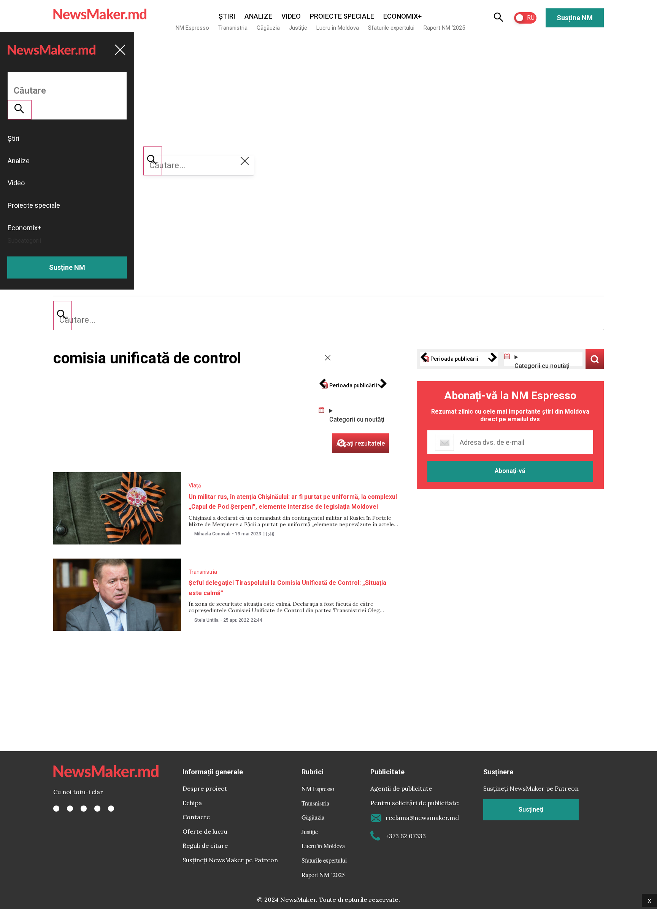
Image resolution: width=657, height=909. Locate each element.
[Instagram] (84, 809)
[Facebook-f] (56, 809)
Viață (195, 485)
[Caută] (62, 315)
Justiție (298, 27)
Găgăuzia (268, 27)
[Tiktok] (97, 809)
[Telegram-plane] (111, 809)
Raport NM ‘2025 (444, 27)
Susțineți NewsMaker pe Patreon (230, 860)
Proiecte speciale (342, 16)
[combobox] (328, 320)
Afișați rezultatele (595, 359)
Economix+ (402, 16)
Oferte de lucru (204, 831)
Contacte (196, 817)
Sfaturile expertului (391, 27)
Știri (227, 16)
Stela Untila (206, 620)
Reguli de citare (205, 845)
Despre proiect (204, 788)
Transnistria (233, 27)
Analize (258, 16)
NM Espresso (192, 27)
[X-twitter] (70, 809)
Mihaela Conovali (212, 533)
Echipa (192, 803)
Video (291, 16)
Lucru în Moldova (337, 27)
